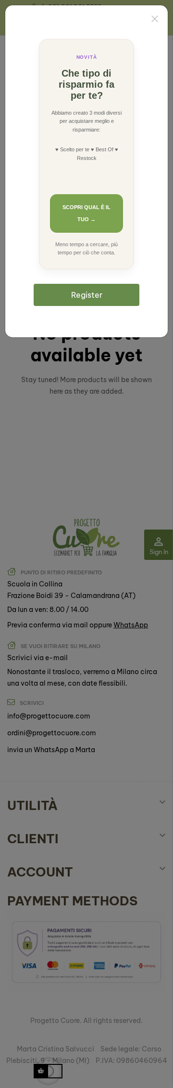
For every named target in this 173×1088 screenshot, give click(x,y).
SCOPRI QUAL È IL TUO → (86, 213)
